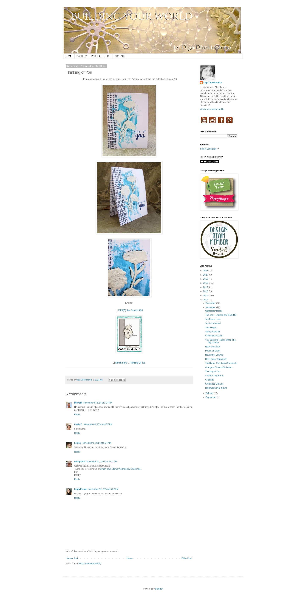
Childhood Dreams (214, 384)
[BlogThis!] (113, 380)
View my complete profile (212, 109)
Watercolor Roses (213, 311)
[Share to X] (117, 380)
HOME (69, 56)
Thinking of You (212, 371)
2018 (206, 283)
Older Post (187, 558)
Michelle (78, 403)
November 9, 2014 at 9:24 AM (97, 443)
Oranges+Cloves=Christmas (219, 367)
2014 (206, 299)
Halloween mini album (216, 388)
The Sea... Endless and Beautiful (221, 315)
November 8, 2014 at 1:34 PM (98, 403)
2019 (206, 279)
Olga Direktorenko (212, 82)
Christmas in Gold (213, 335)
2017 (206, 287)
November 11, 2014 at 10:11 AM (101, 461)
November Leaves (214, 355)
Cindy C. (78, 424)
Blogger (159, 589)
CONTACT (120, 56)
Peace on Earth (212, 351)
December (211, 303)
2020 (206, 275)
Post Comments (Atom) (90, 563)
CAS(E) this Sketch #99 (130, 310)
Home (130, 558)
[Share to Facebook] (120, 380)
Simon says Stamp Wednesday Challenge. (120, 469)
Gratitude (209, 380)
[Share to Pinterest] (124, 380)
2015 (206, 295)
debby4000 (79, 461)
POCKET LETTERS (100, 56)
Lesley (77, 443)
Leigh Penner (80, 489)
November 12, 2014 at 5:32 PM (103, 489)
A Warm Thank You (214, 375)
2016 (206, 291)
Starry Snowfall (212, 331)
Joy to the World (213, 323)
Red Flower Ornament (215, 359)
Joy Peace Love (213, 319)
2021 (206, 270)
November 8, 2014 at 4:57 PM (98, 424)
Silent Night (210, 327)
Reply (77, 414)
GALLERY (82, 56)
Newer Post (72, 558)
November (211, 307)
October (210, 393)
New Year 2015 (212, 346)
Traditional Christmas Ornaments (221, 363)
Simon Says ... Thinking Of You (130, 362)
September (211, 397)
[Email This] (110, 380)
